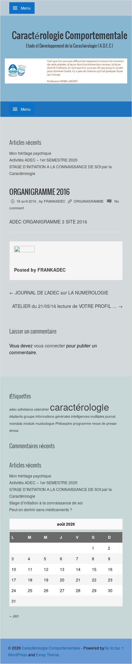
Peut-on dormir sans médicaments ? (40, 509)
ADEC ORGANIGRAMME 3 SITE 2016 (48, 221)
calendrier (41, 409)
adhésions (25, 409)
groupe (29, 416)
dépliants (16, 416)
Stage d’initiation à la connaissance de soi (46, 502)
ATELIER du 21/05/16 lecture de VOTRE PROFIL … (67, 306)
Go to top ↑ (114, 648)
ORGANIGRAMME (88, 201)
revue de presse (104, 423)
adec (13, 409)
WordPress (17, 654)
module (29, 423)
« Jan (14, 615)
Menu (26, 8)
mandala (15, 423)
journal (110, 416)
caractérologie (79, 406)
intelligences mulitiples (87, 416)
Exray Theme (47, 654)
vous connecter (49, 345)
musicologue (45, 423)
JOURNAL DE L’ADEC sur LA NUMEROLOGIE (58, 292)
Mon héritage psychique (30, 153)
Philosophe (63, 423)
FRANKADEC (54, 201)
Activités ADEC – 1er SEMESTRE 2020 (43, 159)
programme (82, 423)
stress (13, 430)
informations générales (53, 416)
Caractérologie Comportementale (69, 36)
